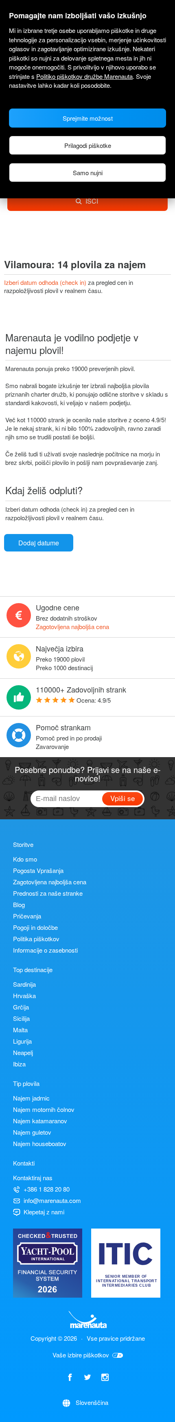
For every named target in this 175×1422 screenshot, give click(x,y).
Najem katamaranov (40, 1120)
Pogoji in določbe (35, 927)
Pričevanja (27, 916)
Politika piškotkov (36, 938)
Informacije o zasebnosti (45, 950)
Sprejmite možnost (88, 118)
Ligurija (22, 1041)
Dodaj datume (38, 542)
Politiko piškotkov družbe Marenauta (84, 76)
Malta (20, 1029)
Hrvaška (24, 995)
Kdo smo (25, 859)
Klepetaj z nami (44, 1211)
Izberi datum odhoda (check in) (46, 282)
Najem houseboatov (39, 1143)
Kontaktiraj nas (32, 1177)
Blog (19, 904)
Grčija (21, 1007)
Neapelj (23, 1052)
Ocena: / (94, 700)
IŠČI (91, 201)
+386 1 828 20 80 (47, 1189)
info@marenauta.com (52, 1200)
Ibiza (19, 1063)
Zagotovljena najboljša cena (72, 626)
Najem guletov (32, 1132)
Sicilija (21, 1018)
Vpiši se (122, 798)
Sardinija (24, 984)
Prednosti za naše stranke (48, 893)
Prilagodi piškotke (87, 145)
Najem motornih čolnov (43, 1109)
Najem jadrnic (31, 1098)
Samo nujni (88, 172)
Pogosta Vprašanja (38, 870)
